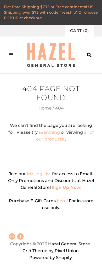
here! (63, 200)
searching (49, 132)
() (79, 30)
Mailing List (39, 173)
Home (45, 108)
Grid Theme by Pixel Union (50, 250)
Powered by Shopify (50, 257)
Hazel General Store (69, 243)
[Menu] (11, 55)
